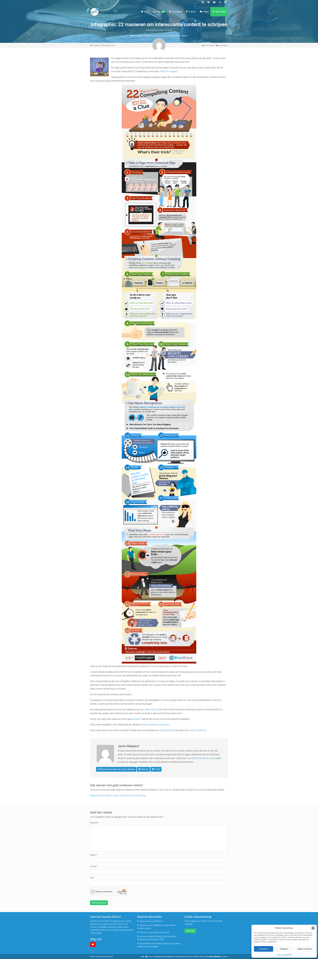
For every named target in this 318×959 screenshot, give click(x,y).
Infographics (96, 45)
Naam (93, 855)
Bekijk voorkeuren (305, 949)
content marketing (197, 730)
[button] (313, 928)
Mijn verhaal (221, 11)
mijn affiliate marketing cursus (200, 758)
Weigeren (284, 949)
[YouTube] (93, 944)
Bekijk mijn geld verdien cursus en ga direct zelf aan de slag (117, 795)
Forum (205, 11)
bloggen (136, 719)
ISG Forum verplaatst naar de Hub (154, 932)
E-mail (157, 769)
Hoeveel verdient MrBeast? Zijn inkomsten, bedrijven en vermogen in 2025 (156, 938)
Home (146, 11)
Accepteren (263, 949)
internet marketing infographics (155, 724)
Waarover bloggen (168, 71)
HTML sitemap (199, 957)
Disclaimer (189, 957)
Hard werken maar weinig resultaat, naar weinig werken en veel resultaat (158, 945)
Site (92, 878)
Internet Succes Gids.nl (105, 957)
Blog (160, 11)
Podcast (192, 11)
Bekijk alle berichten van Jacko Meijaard (117, 769)
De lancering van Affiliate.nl (151, 921)
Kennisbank (177, 11)
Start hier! (190, 931)
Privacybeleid (179, 957)
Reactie (94, 822)
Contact (224, 957)
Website (144, 769)
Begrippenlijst (159, 957)
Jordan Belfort (151, 709)
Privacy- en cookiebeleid (284, 954)
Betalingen (169, 957)
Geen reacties (223, 45)
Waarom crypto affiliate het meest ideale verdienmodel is (156, 926)
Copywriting (164, 730)
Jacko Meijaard (209, 45)
